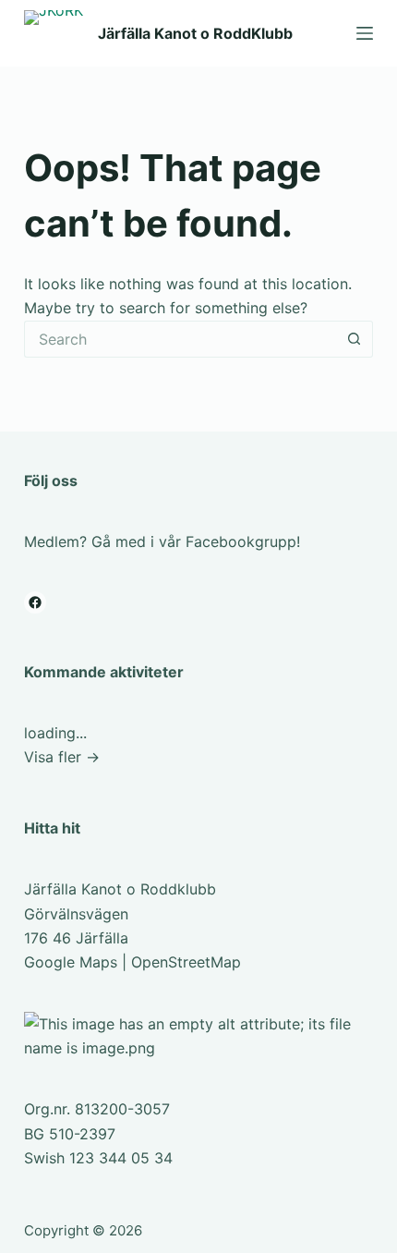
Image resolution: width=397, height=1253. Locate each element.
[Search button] (354, 339)
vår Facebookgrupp (227, 541)
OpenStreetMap (186, 962)
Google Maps (70, 962)
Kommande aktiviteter (104, 672)
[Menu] (364, 33)
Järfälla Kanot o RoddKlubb (195, 33)
